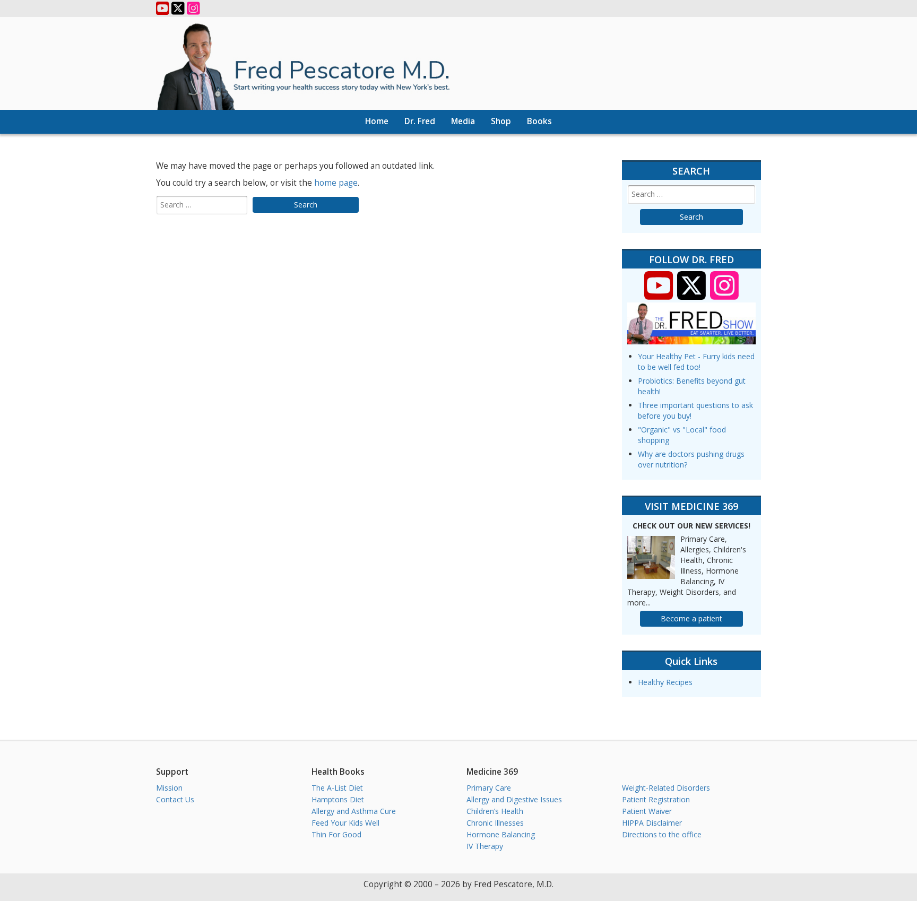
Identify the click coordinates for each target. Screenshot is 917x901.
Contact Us (175, 799)
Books (539, 121)
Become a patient (691, 618)
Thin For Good (336, 834)
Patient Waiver (647, 811)
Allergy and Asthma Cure (354, 811)
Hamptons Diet (338, 799)
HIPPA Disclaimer (652, 823)
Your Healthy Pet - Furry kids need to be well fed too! (696, 361)
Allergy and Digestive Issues (514, 799)
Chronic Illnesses (495, 823)
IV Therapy (484, 846)
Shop (501, 121)
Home (376, 121)
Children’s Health (494, 811)
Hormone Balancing (500, 834)
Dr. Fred (419, 121)
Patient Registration (656, 799)
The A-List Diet (337, 788)
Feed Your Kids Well (345, 823)
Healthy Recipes (665, 682)
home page (336, 182)
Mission (169, 788)
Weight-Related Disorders (666, 788)
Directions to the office (662, 834)
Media (463, 121)
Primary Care (488, 788)
